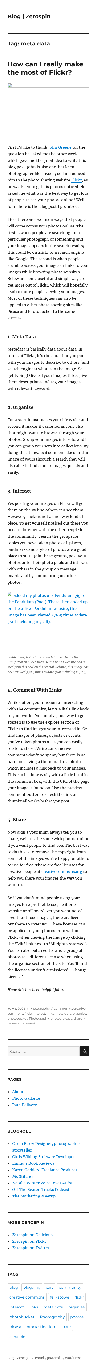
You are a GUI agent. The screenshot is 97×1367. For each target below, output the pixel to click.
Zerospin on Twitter (30, 1248)
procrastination (41, 1327)
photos (55, 1018)
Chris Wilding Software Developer (43, 1156)
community (63, 1008)
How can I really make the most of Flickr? (45, 68)
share (78, 1018)
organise (79, 1013)
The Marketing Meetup (34, 1196)
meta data (63, 1013)
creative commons (27, 1297)
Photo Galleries (26, 1098)
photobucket (18, 1018)
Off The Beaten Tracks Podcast (40, 1189)
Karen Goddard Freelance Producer (44, 1169)
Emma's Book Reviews (33, 1163)
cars (49, 1287)
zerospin (17, 1336)
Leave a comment (21, 1023)
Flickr (76, 180)
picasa (67, 1018)
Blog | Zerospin (29, 16)
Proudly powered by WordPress (58, 1358)
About (18, 1091)
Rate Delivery (24, 1105)
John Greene (60, 147)
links (50, 1013)
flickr (28, 1013)
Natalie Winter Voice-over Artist (42, 1183)
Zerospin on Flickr (29, 1241)
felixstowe (59, 1297)
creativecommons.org (61, 871)
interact (39, 1013)
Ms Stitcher (23, 1176)
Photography (40, 1008)
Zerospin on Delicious (32, 1234)
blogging (31, 1287)
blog (13, 1287)
